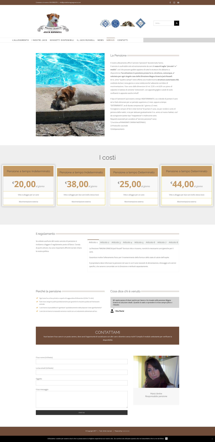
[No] (212, 439)
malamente (125, 431)
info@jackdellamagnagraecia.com (70, 2)
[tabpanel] (133, 258)
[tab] (93, 242)
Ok (166, 438)
